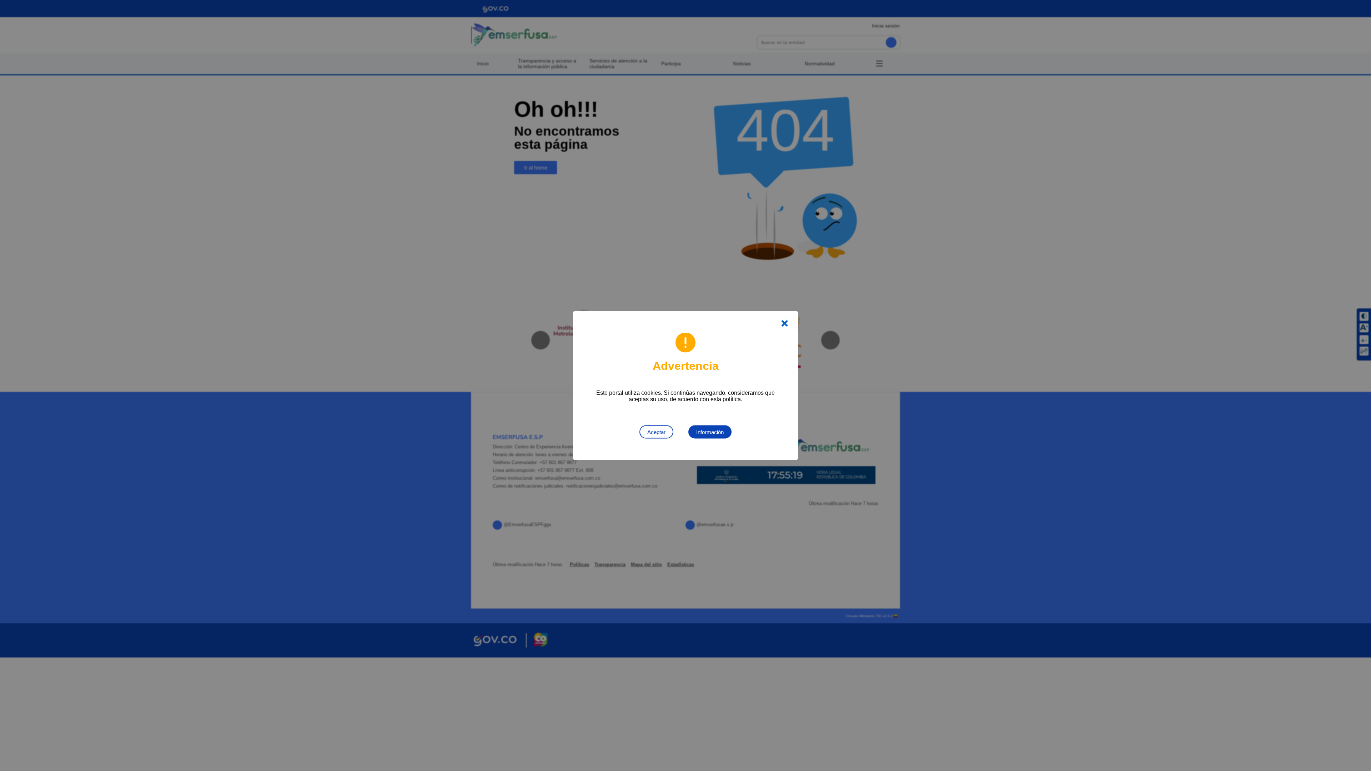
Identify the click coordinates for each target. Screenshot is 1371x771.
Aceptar (656, 432)
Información (710, 432)
